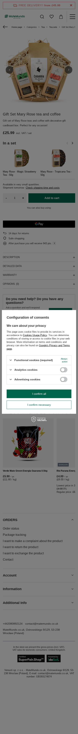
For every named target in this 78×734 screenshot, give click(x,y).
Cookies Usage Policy (35, 335)
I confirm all (39, 393)
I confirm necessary (39, 404)
